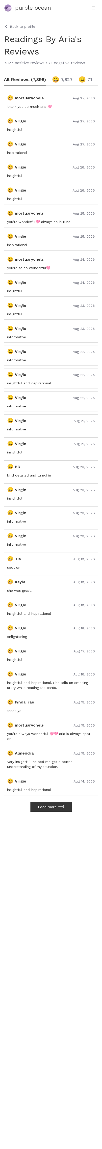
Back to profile (22, 26)
